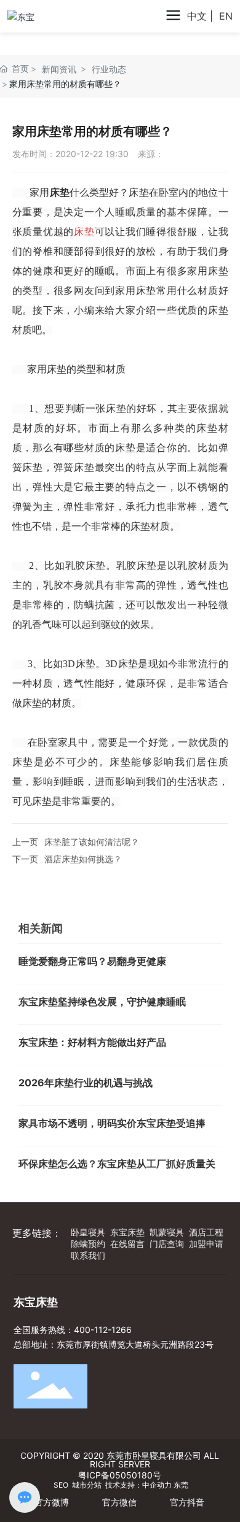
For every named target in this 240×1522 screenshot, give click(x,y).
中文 (197, 16)
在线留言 (127, 1243)
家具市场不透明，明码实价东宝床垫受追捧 (112, 1123)
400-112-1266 (103, 1329)
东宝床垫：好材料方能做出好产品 (92, 1042)
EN (226, 16)
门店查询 (167, 1243)
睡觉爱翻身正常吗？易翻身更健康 (92, 961)
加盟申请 (206, 1243)
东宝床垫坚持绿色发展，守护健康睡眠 (102, 1001)
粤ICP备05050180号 (119, 1475)
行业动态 (109, 69)
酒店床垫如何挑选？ (83, 859)
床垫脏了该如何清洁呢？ (91, 841)
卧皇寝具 (88, 1232)
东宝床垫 (127, 1232)
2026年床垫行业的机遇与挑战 (85, 1082)
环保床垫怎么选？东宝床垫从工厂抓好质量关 (116, 1163)
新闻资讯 (59, 69)
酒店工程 (206, 1232)
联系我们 (88, 1255)
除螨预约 (88, 1243)
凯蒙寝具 (167, 1232)
